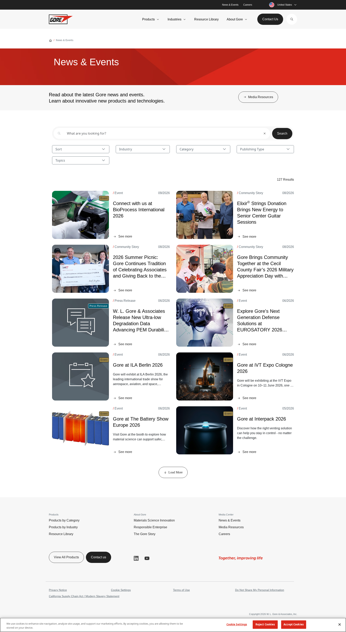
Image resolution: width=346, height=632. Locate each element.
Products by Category (64, 520)
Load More (175, 472)
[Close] (339, 624)
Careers (247, 4)
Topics (60, 160)
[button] (291, 19)
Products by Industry (63, 527)
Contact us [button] (98, 557)
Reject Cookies (265, 624)
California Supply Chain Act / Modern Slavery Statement (84, 596)
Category (186, 149)
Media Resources (231, 527)
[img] (80, 215)
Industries (174, 19)
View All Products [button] (66, 557)
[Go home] (50, 40)
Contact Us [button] (270, 19)
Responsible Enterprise (150, 527)
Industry (125, 149)
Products (148, 19)
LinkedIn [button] (136, 558)
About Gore (235, 19)
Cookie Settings (121, 590)
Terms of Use (181, 590)
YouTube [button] (147, 558)
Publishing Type (252, 149)
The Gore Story (144, 534)
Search (282, 133)
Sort (58, 149)
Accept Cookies (294, 624)
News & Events (230, 4)
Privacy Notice (58, 590)
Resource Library (206, 19)
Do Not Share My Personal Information (259, 590)
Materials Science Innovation (154, 520)
